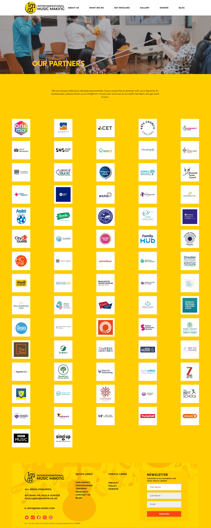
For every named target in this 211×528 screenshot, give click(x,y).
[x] (44, 517)
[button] (73, 7)
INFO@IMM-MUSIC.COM (41, 508)
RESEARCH (82, 491)
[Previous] (13, 38)
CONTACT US (83, 494)
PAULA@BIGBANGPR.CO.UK (41, 498)
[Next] (198, 38)
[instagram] (50, 517)
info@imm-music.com (99, 94)
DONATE (113, 489)
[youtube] (26, 517)
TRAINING (81, 488)
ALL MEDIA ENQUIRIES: (38, 489)
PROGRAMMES (84, 485)
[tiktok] (32, 517)
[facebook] (38, 517)
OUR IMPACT (83, 482)
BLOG (79, 498)
